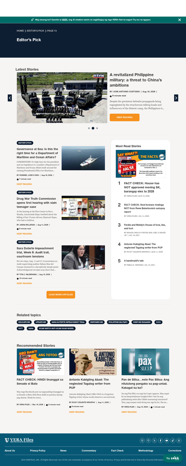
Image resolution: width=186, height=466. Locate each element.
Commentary (89, 451)
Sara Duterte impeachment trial (68, 322)
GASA (30, 328)
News (63, 451)
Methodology (145, 451)
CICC (158, 322)
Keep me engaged (141, 322)
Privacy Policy (37, 451)
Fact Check (117, 451)
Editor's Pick (35, 31)
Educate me (24, 322)
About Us (10, 451)
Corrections (174, 451)
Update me (41, 322)
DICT (20, 328)
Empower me (96, 322)
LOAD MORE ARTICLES (61, 294)
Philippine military (118, 322)
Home (20, 31)
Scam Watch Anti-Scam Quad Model (56, 328)
